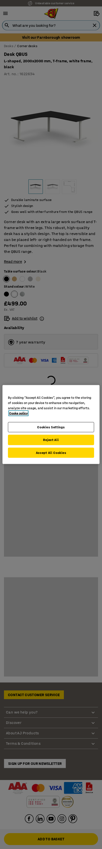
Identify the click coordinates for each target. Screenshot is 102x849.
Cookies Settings (51, 427)
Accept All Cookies (51, 452)
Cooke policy (18, 413)
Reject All (51, 440)
